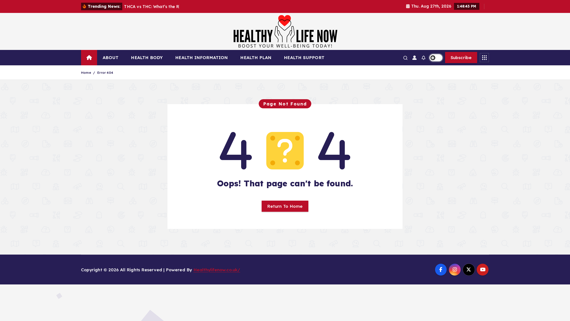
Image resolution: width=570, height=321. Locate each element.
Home (86, 72)
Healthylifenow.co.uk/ (216, 269)
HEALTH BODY (147, 57)
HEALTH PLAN (255, 57)
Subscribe (461, 57)
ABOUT (111, 57)
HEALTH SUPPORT (304, 57)
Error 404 (105, 72)
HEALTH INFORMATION (201, 57)
